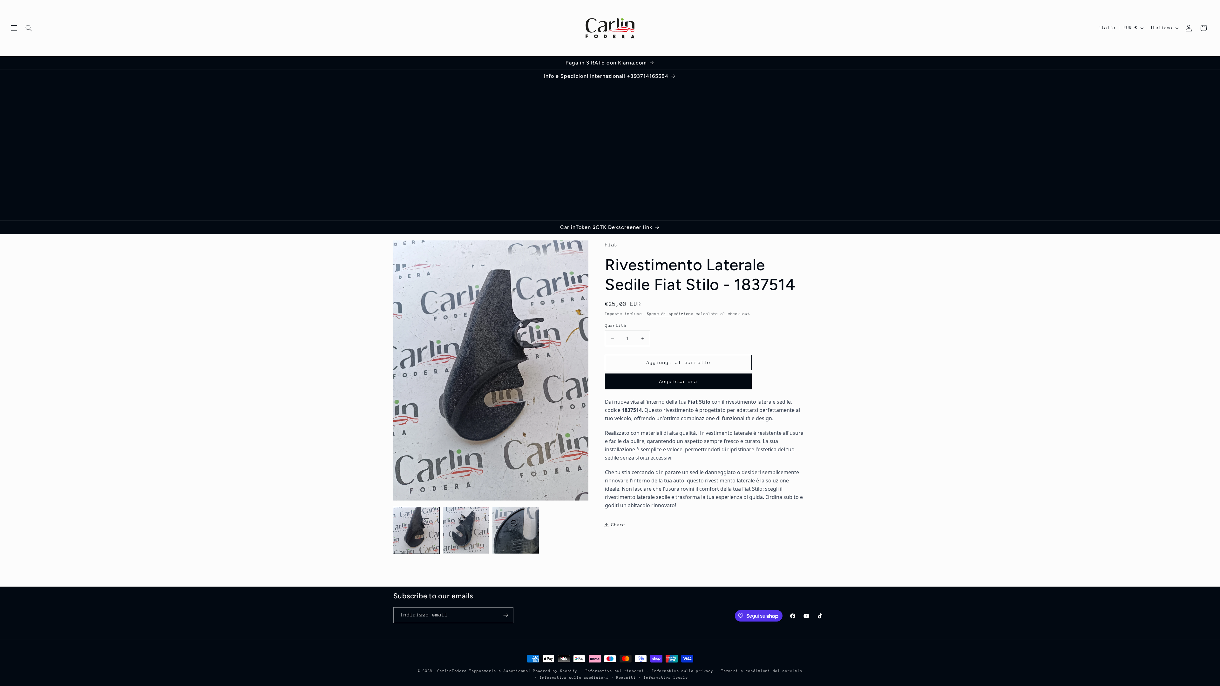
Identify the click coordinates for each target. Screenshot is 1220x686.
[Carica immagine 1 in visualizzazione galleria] (416, 530)
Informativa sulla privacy (682, 671)
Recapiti (626, 678)
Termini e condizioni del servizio (761, 671)
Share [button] (618, 524)
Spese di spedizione (670, 314)
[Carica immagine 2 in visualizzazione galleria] (466, 530)
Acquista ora (678, 381)
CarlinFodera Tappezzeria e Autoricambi (484, 671)
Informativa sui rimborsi (614, 671)
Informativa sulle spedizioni (574, 678)
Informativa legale (666, 678)
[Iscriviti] (505, 615)
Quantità (615, 325)
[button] (14, 28)
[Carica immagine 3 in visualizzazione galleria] (515, 530)
